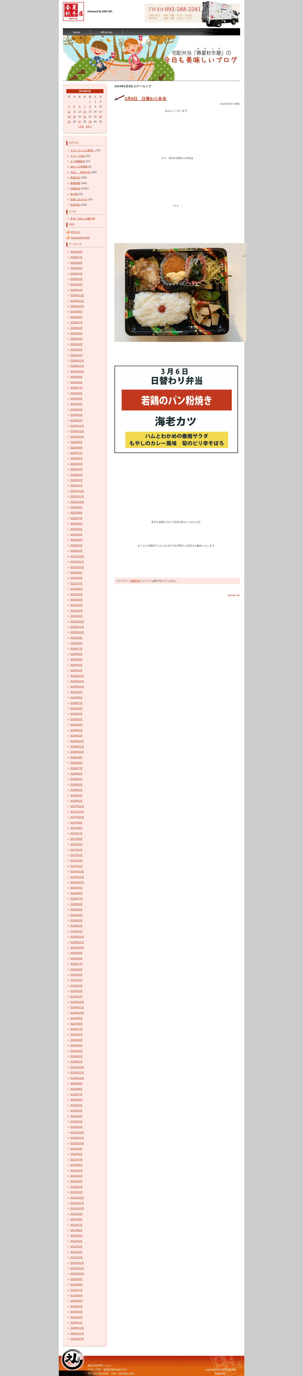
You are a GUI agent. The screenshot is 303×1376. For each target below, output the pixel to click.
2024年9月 (76, 376)
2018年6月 (76, 773)
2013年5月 (76, 1105)
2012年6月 (76, 1165)
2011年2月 (76, 1252)
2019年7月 (76, 703)
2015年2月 (76, 991)
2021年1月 (76, 616)
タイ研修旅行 (77, 161)
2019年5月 (76, 713)
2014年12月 (77, 1002)
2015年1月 (76, 996)
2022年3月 (76, 539)
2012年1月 (76, 1192)
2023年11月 (77, 431)
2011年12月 (77, 1197)
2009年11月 (77, 1333)
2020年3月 (76, 665)
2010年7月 (76, 1290)
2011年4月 (76, 1241)
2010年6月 (76, 1295)
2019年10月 (77, 686)
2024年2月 (76, 415)
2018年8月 (76, 762)
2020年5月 (76, 659)
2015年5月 (76, 974)
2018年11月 (77, 746)
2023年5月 (76, 464)
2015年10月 (77, 947)
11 (69, 111)
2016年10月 (77, 882)
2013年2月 (76, 1121)
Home (76, 32)
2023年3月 (76, 474)
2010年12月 (77, 1263)
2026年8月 (76, 251)
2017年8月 (76, 828)
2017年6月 (76, 839)
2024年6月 (76, 393)
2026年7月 (76, 257)
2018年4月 (76, 784)
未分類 (74, 194)
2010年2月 (76, 1317)
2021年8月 (76, 578)
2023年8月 (76, 447)
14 (84, 111)
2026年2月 (76, 284)
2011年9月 (76, 1214)
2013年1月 (76, 1127)
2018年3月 (76, 790)
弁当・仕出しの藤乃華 (82, 218)
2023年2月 (76, 480)
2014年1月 (76, 1061)
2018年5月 (76, 779)
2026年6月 (76, 262)
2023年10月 (77, 436)
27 (79, 121)
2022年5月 (76, 529)
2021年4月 (76, 599)
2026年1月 (76, 290)
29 (90, 121)
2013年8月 (76, 1089)
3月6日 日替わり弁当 (145, 98)
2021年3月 (76, 605)
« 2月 (81, 126)
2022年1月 (76, 550)
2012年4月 (76, 1175)
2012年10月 (77, 1143)
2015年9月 (76, 953)
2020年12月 (77, 621)
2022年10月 (77, 502)
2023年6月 (76, 458)
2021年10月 (77, 567)
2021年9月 (76, 572)
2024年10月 (77, 371)
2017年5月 (76, 844)
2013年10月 (77, 1078)
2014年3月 (76, 1051)
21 (84, 116)
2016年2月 (76, 925)
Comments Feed (80, 237)
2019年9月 (76, 692)
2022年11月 (77, 496)
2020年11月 (77, 627)
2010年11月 (77, 1268)
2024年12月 (77, 360)
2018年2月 (76, 795)
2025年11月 (77, 300)
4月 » (89, 126)
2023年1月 (76, 485)
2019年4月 (76, 719)
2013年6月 (76, 1099)
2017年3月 (76, 855)
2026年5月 (76, 268)
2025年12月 (77, 295)
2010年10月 (77, 1273)
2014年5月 (76, 1040)
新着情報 (75, 183)
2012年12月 (77, 1132)
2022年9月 (76, 507)
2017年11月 (77, 811)
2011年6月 (76, 1230)
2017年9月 (76, 822)
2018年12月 (77, 741)
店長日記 (75, 177)
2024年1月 (76, 420)
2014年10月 (77, 1012)
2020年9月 (76, 637)
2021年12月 (77, 556)
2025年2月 (76, 349)
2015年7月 (76, 963)
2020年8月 (76, 643)
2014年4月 (76, 1045)
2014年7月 (76, 1029)
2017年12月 (77, 806)
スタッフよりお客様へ (82, 150)
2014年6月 (76, 1034)
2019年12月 (77, 676)
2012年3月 (76, 1181)
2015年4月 (76, 980)
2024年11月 (77, 366)
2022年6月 (76, 523)
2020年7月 (76, 648)
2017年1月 (76, 866)
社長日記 (75, 204)
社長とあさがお (79, 199)
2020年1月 (76, 670)
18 (69, 116)
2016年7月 (76, 898)
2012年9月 (76, 1148)
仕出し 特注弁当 (80, 172)
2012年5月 (76, 1170)
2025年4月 (76, 338)
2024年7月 (76, 387)
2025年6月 (76, 328)
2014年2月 (76, 1056)
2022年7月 (76, 518)
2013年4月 (76, 1110)
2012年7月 (76, 1159)
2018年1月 (76, 800)
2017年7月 (76, 833)
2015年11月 (77, 942)
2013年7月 (76, 1094)
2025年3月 (76, 344)
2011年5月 (76, 1235)
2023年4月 (76, 469)
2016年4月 (76, 915)
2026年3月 (76, 279)
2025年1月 (76, 355)
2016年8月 (76, 893)
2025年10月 (77, 306)
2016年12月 (77, 871)
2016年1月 (76, 931)
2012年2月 (76, 1186)
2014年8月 (76, 1023)
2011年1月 (76, 1257)
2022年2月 (76, 545)
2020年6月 (76, 654)
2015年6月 (76, 969)
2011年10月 (77, 1208)
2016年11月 (77, 877)
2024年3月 (76, 409)
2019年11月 (77, 681)
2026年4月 (76, 273)
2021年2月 (76, 610)
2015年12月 (77, 936)
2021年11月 (77, 561)
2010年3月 (76, 1311)
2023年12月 (77, 425)
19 (74, 116)
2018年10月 (77, 751)
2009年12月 (77, 1328)
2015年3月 (76, 985)
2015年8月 (76, 958)
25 (69, 121)
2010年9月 (76, 1279)
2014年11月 (77, 1007)
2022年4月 (76, 534)
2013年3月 (76, 1116)
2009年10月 (77, 1339)
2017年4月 (76, 849)
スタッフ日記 (77, 156)
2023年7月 (76, 453)
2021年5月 (76, 594)
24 (100, 116)
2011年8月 (76, 1219)
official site (106, 32)
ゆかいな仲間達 (79, 166)
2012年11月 (77, 1137)
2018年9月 (76, 757)
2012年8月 (76, 1154)
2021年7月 (76, 583)
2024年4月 (76, 404)
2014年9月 (76, 1018)
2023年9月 (76, 442)
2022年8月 (76, 512)
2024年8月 (76, 382)
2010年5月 (76, 1300)
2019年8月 (76, 697)
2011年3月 (76, 1246)
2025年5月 (76, 333)
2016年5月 (76, 909)
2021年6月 (76, 588)
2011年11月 (77, 1203)
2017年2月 (76, 860)
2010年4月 (76, 1306)
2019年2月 (76, 730)
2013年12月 (77, 1067)
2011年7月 (76, 1224)
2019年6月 (76, 708)
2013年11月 (77, 1072)
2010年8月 (76, 1284)
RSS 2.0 (75, 232)
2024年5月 (76, 398)
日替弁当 (75, 188)
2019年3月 (76, 724)
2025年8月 (76, 317)
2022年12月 (77, 491)
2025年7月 (76, 322)
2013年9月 (76, 1083)
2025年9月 (76, 311)
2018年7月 (76, 768)
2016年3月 (76, 920)
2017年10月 (77, 817)
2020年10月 (77, 632)
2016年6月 (76, 904)
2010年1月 (76, 1322)
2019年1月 (76, 735)
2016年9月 (76, 887)
